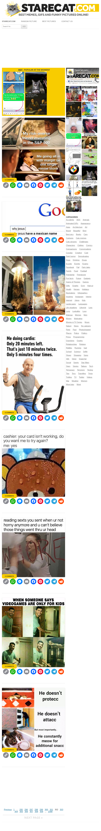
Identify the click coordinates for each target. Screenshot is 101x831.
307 (31, 812)
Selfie (85, 352)
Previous (8, 810)
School (69, 352)
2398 (50, 812)
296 (26, 810)
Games (86, 282)
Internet (69, 300)
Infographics (82, 293)
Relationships (71, 344)
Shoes (68, 355)
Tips (67, 374)
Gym (83, 286)
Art (86, 227)
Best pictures (49, 21)
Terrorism (81, 370)
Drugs (84, 260)
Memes (78, 315)
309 (41, 812)
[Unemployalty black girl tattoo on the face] (89, 125)
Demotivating (83, 256)
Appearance (85, 223)
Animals (86, 220)
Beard (68, 231)
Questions (70, 341)
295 (21, 810)
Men (85, 315)
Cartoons (69, 238)
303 (61, 810)
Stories (75, 366)
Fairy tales (86, 267)
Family (68, 271)
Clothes (80, 245)
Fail (77, 267)
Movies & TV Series (74, 322)
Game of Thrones (73, 282)
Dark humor (71, 256)
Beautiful (76, 231)
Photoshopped (85, 330)
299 (41, 810)
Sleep (74, 359)
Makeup (69, 315)
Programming (78, 337)
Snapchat (82, 359)
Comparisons (71, 249)
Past (74, 330)
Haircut (90, 286)
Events (77, 264)
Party (68, 330)
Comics (89, 245)
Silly (67, 359)
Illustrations (70, 293)
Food (76, 271)
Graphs (75, 286)
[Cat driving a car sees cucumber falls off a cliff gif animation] (89, 172)
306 (26, 812)
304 (16, 812)
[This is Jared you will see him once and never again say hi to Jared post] (89, 188)
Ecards (69, 264)
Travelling (82, 374)
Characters (70, 245)
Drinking (76, 260)
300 (46, 810)
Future (78, 278)
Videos (89, 377)
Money (69, 319)
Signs (86, 355)
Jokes (77, 300)
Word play (70, 385)
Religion (82, 344)
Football (83, 271)
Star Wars (85, 363)
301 (51, 810)
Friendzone (81, 275)
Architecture (77, 227)
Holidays (85, 289)
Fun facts (70, 278)
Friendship (70, 275)
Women (84, 381)
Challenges (83, 242)
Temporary (70, 370)
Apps (68, 227)
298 (36, 810)
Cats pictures (71, 242)
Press (68, 337)
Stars (68, 366)
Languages (82, 304)
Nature (68, 326)
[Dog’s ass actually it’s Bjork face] (73, 125)
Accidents (70, 220)
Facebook (70, 267)
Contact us (67, 21)
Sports (76, 363)
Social (68, 363)
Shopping (77, 355)
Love (84, 311)
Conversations (85, 249)
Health (68, 289)
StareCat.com (8, 21)
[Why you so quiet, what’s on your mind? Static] (73, 156)
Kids (83, 300)
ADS (78, 220)
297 (31, 810)
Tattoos (84, 366)
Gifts (68, 286)
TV (75, 377)
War (67, 381)
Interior (88, 297)
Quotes (80, 341)
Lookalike (76, 311)
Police (76, 333)
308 (36, 812)
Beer (84, 231)
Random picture (29, 21)
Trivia (90, 374)
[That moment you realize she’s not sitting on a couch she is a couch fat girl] (89, 141)
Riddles (69, 348)
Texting (90, 370)
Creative (78, 253)
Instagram (79, 297)
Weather (75, 381)
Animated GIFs (72, 223)
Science (77, 352)
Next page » (33, 817)
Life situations (71, 308)
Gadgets (87, 278)
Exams (85, 264)
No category (86, 326)
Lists (90, 308)
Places (69, 333)
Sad (85, 348)
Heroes (77, 289)
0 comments (9, 180)
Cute (86, 253)
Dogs (68, 260)
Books (78, 234)
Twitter (81, 377)
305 (21, 812)
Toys (74, 374)
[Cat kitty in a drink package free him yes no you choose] (73, 93)
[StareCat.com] (50, 9)
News (76, 326)
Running (78, 348)
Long (68, 311)
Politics (84, 333)
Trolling (69, 377)
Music (87, 322)
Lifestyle (82, 308)
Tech (91, 366)
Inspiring (69, 297)
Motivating (78, 319)
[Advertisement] (50, 47)
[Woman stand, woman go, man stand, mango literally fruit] (73, 188)
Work (79, 385)
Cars (86, 234)
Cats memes (81, 238)
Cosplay (69, 253)
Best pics (70, 234)
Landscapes (71, 304)
